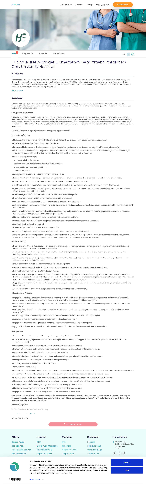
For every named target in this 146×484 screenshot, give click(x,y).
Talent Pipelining (44, 449)
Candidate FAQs (94, 449)
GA (124, 54)
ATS (63, 442)
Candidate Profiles (70, 449)
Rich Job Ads (17, 446)
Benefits (43, 53)
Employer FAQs (94, 446)
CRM (39, 442)
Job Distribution (19, 453)
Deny (127, 470)
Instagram (120, 453)
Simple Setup (68, 453)
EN (129, 54)
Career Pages (18, 442)
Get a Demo (122, 4)
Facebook (124, 453)
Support (91, 442)
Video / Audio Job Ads (21, 449)
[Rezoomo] (16, 5)
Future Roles (58, 53)
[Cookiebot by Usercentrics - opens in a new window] (15, 479)
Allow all (127, 463)
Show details (35, 479)
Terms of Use (93, 453)
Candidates (66, 4)
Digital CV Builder (44, 453)
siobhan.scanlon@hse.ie (26, 414)
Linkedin (115, 453)
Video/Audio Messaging (47, 446)
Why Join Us (27, 53)
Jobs (15, 53)
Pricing (89, 4)
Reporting (66, 446)
